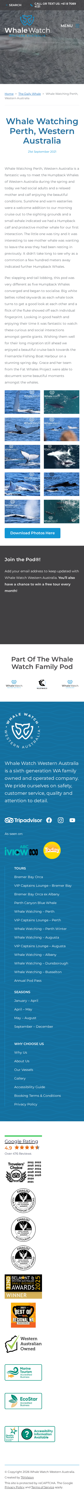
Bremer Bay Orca (28, 877)
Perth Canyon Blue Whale (35, 903)
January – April (26, 1001)
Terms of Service (42, 1487)
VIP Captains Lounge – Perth (37, 920)
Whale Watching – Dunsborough (41, 963)
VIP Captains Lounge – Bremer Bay (43, 885)
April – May (23, 1009)
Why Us (20, 1052)
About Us (21, 1061)
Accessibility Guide (29, 1087)
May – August (25, 1018)
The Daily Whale (29, 93)
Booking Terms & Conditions (37, 1096)
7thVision (27, 1477)
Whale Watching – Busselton (38, 972)
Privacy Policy (25, 1104)
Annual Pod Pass (28, 980)
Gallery (20, 1078)
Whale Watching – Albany (35, 955)
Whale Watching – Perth (34, 911)
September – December (33, 1026)
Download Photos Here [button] (32, 533)
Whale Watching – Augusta (36, 937)
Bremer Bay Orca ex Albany (37, 894)
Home (9, 93)
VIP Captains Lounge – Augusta (40, 946)
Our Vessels (23, 1070)
